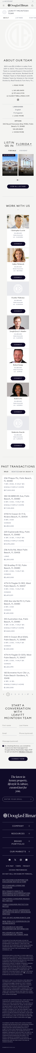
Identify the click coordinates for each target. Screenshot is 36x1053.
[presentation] (18, 167)
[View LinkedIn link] (26, 860)
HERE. (29, 1017)
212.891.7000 (29, 955)
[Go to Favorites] (33, 1)
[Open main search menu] (32, 5)
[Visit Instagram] (18, 100)
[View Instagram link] (21, 860)
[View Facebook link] (9, 860)
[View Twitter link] (15, 860)
